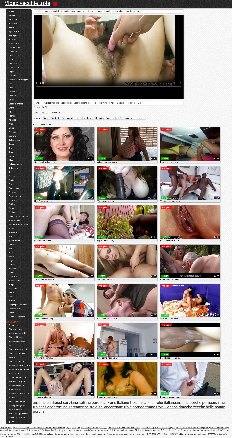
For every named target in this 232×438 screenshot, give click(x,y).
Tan (10, 172)
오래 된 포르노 (24, 434)
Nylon (11, 156)
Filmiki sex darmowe (75, 434)
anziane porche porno (194, 402)
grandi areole (14, 240)
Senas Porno (175, 430)
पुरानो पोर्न (211, 434)
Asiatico (12, 120)
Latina (11, 108)
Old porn (4, 427)
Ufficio (11, 313)
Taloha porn (202, 434)
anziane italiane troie (120, 402)
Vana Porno (129, 434)
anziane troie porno (126, 407)
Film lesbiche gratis (17, 381)
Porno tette (14, 373)
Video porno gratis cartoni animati (17, 407)
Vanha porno (203, 427)
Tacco (11, 144)
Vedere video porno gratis (17, 419)
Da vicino (13, 92)
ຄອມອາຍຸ (192, 434)
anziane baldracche (49, 402)
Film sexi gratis (15, 329)
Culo (11, 59)
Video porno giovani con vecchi (19, 343)
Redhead (12, 116)
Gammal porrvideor (188, 427)
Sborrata (13, 192)
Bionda (12, 15)
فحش (75, 430)
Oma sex (164, 427)
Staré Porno (223, 430)
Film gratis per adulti (18, 349)
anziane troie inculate (58, 407)
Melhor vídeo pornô (89, 427)
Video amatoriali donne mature (19, 395)
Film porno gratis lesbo (19, 413)
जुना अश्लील (68, 430)
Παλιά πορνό (141, 434)
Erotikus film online (131, 427)
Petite (11, 27)
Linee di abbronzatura (18, 216)
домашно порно (216, 427)
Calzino (12, 176)
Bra (10, 236)
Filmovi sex (90, 434)
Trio (10, 148)
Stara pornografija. (8, 434)
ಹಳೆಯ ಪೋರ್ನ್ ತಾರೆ (33, 430)
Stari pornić (212, 430)
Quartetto (13, 276)
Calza (11, 100)
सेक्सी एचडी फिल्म (48, 430)
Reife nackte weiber (56, 427)
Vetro (11, 256)
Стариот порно (200, 430)
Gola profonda (15, 164)
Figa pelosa (14, 188)
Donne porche (15, 325)
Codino (12, 180)
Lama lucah (49, 434)
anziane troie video (158, 407)
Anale (11, 124)
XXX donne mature (17, 401)
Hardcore (13, 19)
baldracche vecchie (190, 407)
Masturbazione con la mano (18, 226)
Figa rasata (14, 31)
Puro (11, 252)
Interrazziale (14, 220)
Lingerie (12, 71)
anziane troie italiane (93, 407)
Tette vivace (14, 140)
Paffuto (12, 204)
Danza (11, 208)
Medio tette (14, 55)
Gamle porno (187, 430)
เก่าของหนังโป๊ (37, 434)
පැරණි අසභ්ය (221, 434)
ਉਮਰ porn (97, 430)
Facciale (12, 96)
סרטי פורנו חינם (154, 434)
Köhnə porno (101, 434)
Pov (10, 112)
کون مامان (102, 427)
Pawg (11, 184)
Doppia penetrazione (18, 305)
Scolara (12, 212)
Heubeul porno (6, 437)
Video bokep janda (115, 434)
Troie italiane (14, 389)
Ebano (11, 248)
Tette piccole (15, 35)
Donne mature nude (17, 377)
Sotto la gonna (15, 280)
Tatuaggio (13, 168)
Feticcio (12, 268)
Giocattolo (13, 51)
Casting (12, 244)
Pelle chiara (14, 67)
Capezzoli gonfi (16, 196)
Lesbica (12, 88)
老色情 (113, 430)
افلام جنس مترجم (73, 427)
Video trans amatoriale (19, 369)
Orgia (11, 260)
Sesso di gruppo (16, 104)
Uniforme (13, 200)
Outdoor (12, 75)
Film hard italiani (16, 337)
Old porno (183, 434)
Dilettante (13, 63)
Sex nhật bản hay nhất (37, 427)
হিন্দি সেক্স (144, 427)
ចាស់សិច (106, 430)
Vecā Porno (163, 430)
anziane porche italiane (157, 402)
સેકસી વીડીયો (18, 430)
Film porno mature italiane (17, 355)
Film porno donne (16, 361)
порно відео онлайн (125, 430)
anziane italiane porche (84, 402)
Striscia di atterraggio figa (18, 81)
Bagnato (12, 136)
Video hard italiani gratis (19, 365)
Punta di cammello (17, 317)
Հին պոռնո (153, 427)
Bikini (11, 160)
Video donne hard (16, 385)
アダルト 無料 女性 (169, 434)
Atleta (11, 292)
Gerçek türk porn (115, 427)
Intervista (13, 232)
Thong (12, 152)
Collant (12, 264)
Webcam (13, 132)
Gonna (12, 272)
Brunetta (13, 11)
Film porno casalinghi (17, 427)
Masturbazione (15, 47)
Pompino (13, 23)
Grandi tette (14, 43)
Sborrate (13, 39)
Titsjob (12, 284)
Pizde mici (139, 430)
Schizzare (13, 288)
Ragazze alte (14, 309)
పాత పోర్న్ (59, 430)
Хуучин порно (151, 430)
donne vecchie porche (134, 118)
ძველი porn (174, 427)
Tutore (12, 301)
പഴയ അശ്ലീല (85, 430)
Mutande (13, 128)
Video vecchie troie (27, 3)
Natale (12, 296)
